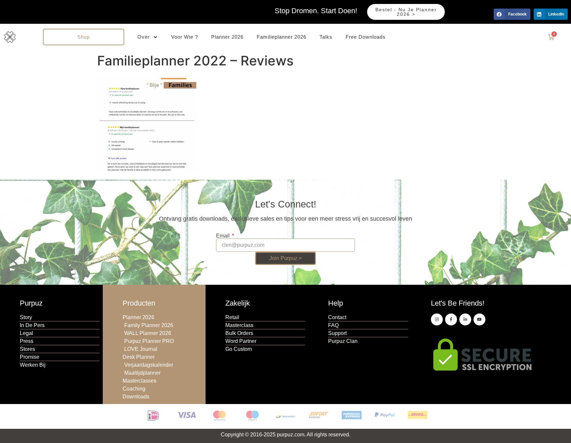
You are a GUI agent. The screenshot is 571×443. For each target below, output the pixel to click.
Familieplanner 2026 (281, 37)
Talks (326, 37)
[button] (512, 14)
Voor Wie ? (184, 37)
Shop (83, 37)
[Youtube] (479, 319)
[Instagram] (437, 319)
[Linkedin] (465, 319)
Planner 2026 (227, 37)
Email (223, 236)
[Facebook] (451, 319)
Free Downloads (366, 37)
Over (143, 37)
